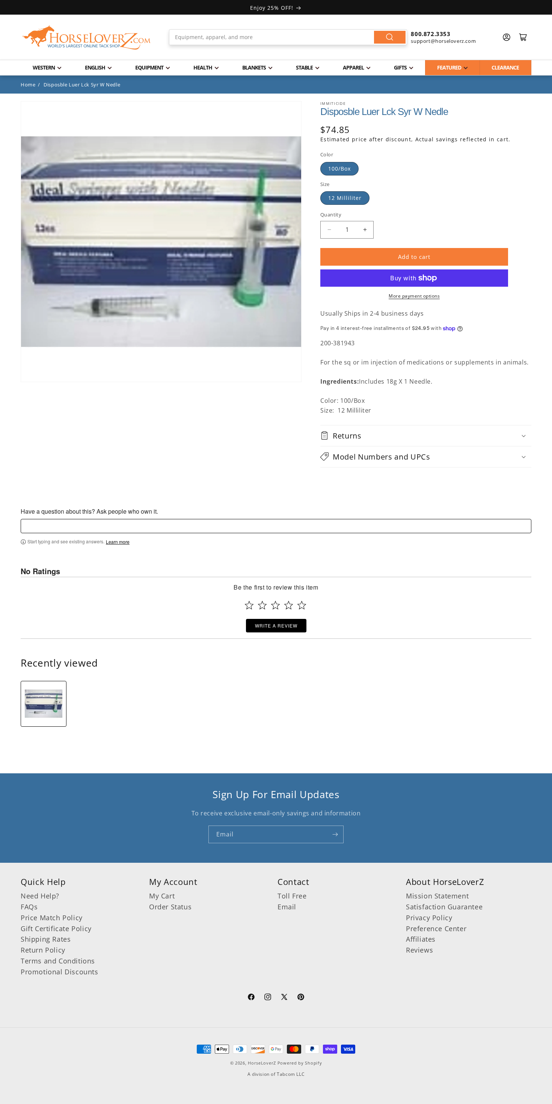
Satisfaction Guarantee (444, 906)
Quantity (330, 214)
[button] (425, 435)
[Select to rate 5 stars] (302, 605)
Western (44, 67)
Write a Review (276, 625)
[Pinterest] (301, 998)
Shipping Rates (46, 939)
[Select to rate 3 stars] (275, 605)
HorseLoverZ (262, 1063)
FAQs (29, 906)
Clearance (505, 67)
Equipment (149, 67)
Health (202, 67)
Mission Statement (437, 895)
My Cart (162, 895)
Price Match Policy (52, 917)
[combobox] (288, 37)
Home (28, 84)
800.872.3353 (430, 34)
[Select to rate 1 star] (249, 605)
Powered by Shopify (300, 1063)
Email (287, 906)
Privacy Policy (429, 917)
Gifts (400, 67)
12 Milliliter (345, 197)
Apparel (353, 67)
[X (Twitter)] (284, 998)
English (95, 67)
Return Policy (43, 949)
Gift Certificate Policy (56, 928)
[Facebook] (251, 998)
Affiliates (421, 939)
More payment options (414, 296)
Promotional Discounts (59, 971)
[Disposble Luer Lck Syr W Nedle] (43, 704)
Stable (304, 67)
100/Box (339, 168)
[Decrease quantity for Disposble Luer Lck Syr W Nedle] (329, 230)
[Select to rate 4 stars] (288, 605)
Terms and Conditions (58, 960)
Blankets (254, 67)
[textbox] (276, 526)
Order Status (170, 906)
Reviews (419, 949)
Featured (449, 67)
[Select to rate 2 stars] (262, 605)
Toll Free (292, 895)
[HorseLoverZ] (86, 37)
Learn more (118, 542)
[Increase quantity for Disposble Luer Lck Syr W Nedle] (364, 230)
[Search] (390, 37)
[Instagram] (267, 998)
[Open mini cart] (523, 37)
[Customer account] (506, 37)
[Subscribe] (335, 834)
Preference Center (436, 928)
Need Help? (40, 895)
